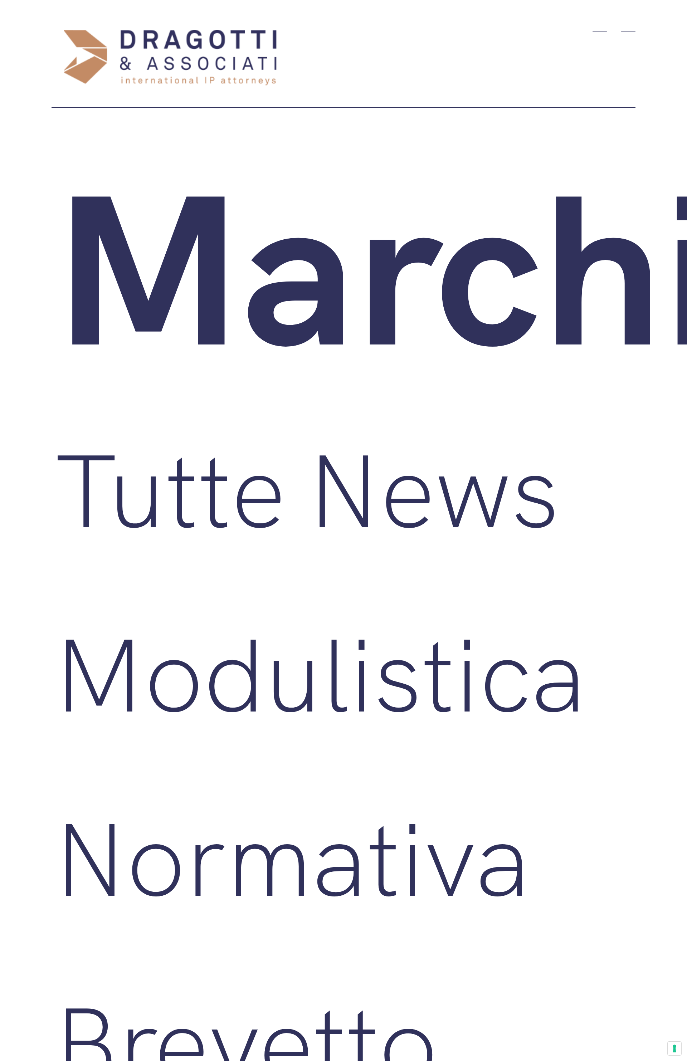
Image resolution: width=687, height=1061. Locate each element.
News (433, 488)
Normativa (292, 857)
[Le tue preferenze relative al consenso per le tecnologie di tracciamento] (674, 1048)
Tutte (170, 488)
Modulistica (320, 673)
